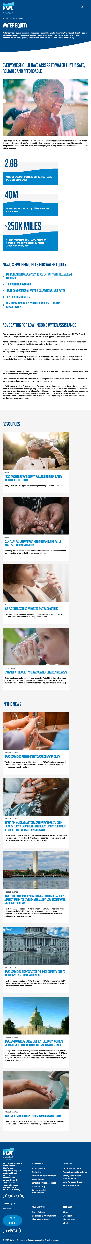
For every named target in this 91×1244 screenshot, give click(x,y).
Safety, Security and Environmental (72, 1177)
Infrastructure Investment (44, 1176)
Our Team (67, 1216)
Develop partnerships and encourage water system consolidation (33, 305)
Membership (69, 1219)
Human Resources (71, 1185)
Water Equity (38, 1179)
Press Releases (39, 1212)
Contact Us (11, 1230)
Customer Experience (73, 1168)
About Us (67, 1212)
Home (5, 18)
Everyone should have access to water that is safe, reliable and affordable (39, 276)
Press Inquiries (12, 1220)
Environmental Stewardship (39, 1191)
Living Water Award (41, 1219)
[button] (87, 7)
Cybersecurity (38, 1186)
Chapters (67, 1223)
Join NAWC (7, 1209)
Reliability (36, 1172)
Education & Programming (44, 1216)
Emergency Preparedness (44, 1183)
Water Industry (18, 18)
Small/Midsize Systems (74, 1182)
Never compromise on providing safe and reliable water (35, 290)
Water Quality (38, 1168)
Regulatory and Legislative (75, 1172)
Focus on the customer (18, 284)
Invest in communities (18, 297)
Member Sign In (9, 1204)
